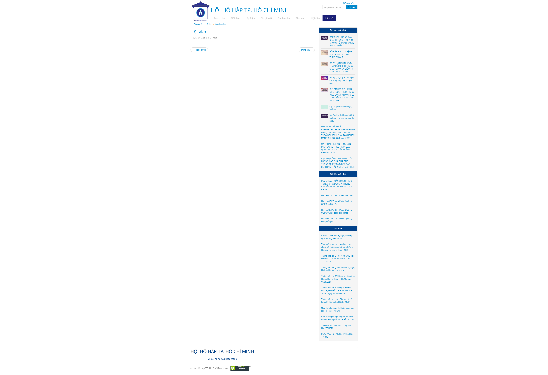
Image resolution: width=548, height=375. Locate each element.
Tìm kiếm (352, 7)
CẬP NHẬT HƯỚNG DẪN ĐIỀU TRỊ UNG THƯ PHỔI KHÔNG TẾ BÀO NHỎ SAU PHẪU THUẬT (342, 41)
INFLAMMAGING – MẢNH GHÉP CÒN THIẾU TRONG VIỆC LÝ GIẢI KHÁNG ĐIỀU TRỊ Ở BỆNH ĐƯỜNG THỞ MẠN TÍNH (342, 95)
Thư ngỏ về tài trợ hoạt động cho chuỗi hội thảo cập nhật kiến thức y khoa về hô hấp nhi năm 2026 (337, 247)
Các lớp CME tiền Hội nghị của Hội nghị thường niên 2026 (336, 237)
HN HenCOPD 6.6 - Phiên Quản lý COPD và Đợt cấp (336, 202)
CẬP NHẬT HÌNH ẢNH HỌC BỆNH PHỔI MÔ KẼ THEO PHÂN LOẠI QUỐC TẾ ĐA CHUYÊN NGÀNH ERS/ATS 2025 (336, 148)
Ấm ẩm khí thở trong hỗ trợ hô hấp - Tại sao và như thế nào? (342, 118)
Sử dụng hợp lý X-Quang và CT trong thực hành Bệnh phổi (342, 80)
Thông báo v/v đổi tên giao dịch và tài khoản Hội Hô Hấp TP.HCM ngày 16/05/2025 (338, 279)
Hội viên (199, 32)
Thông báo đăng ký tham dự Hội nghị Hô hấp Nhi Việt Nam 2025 (338, 269)
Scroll (541, 368)
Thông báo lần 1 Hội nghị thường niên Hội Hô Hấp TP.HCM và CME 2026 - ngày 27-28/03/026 (336, 290)
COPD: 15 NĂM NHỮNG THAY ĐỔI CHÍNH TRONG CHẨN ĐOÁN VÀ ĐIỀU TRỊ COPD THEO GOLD (341, 67)
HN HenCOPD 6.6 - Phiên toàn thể (336, 195)
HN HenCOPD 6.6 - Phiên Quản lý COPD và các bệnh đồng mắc (336, 211)
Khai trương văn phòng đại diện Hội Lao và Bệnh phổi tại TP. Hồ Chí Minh (338, 318)
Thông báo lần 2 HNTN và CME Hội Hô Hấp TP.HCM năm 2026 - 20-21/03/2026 (337, 258)
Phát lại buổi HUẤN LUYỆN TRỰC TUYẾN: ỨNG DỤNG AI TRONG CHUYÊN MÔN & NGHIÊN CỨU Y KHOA (336, 185)
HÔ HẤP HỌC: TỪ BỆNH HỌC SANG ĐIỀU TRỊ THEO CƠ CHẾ (341, 54)
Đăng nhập (348, 3)
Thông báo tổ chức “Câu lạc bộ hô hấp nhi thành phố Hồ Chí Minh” (336, 300)
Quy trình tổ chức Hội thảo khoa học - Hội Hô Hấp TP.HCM (338, 309)
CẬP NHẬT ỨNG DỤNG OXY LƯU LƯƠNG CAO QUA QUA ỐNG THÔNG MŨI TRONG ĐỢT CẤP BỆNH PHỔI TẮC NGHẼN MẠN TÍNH (337, 162)
